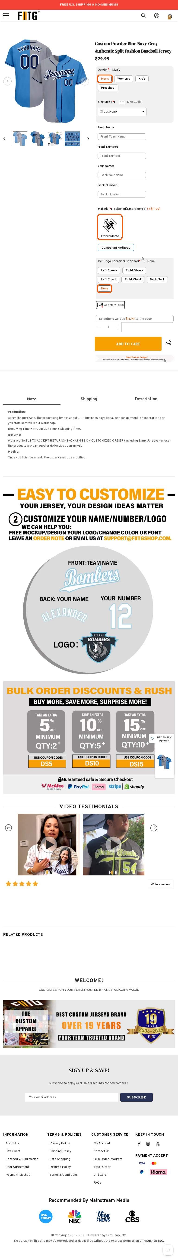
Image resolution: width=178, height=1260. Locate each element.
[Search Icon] (143, 15)
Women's (123, 79)
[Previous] (7, 81)
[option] (46, 81)
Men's (105, 79)
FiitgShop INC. (153, 1241)
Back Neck (157, 280)
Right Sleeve (134, 271)
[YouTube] (160, 1144)
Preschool (108, 88)
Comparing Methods (116, 248)
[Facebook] (142, 1144)
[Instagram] (150, 1144)
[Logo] (28, 15)
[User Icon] (157, 16)
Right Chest (132, 280)
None (104, 289)
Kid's (142, 79)
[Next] (85, 81)
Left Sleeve (109, 271)
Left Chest (108, 280)
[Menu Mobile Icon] (6, 15)
